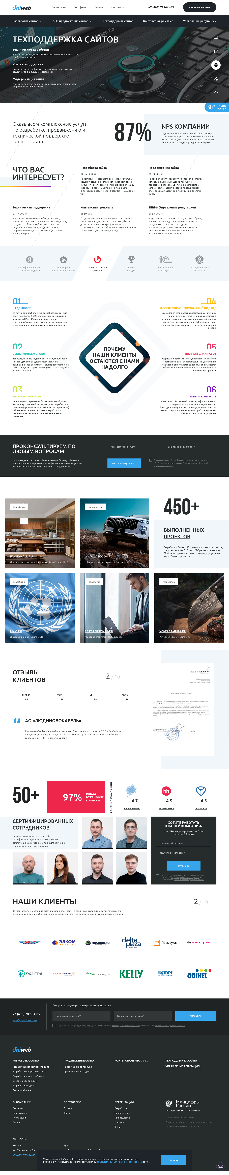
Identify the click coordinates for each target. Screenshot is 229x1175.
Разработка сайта (93, 167)
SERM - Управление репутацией (172, 207)
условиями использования (128, 1161)
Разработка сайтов (25, 21)
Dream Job (201, 808)
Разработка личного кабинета (29, 1076)
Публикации (19, 1117)
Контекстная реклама (158, 21)
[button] (99, 675)
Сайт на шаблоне (22, 1090)
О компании (59, 7)
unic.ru (16, 631)
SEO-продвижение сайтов (70, 21)
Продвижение (122, 1112)
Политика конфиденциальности (182, 1126)
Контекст (119, 1122)
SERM (117, 1127)
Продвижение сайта (164, 167)
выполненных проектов (184, 533)
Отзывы (99, 7)
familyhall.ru (21, 556)
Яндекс (25, 695)
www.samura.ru (172, 631)
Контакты (115, 7)
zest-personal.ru (99, 631)
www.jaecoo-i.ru (99, 556)
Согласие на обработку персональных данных (189, 1122)
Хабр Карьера (132, 808)
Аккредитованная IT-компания (183, 1110)
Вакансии (18, 1108)
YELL (92, 695)
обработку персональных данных (168, 463)
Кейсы (67, 1112)
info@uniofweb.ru (25, 1020)
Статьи (16, 1122)
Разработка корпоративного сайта (31, 1066)
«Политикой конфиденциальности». (189, 879)
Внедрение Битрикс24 (25, 1080)
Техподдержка (122, 1117)
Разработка (120, 1108)
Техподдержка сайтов (118, 21)
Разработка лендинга (24, 1085)
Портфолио (80, 7)
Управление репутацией (199, 21)
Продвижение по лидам (77, 1071)
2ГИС (59, 695)
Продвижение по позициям (78, 1066)
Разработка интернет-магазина (29, 1071)
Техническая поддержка (31, 207)
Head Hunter (166, 808)
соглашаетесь (104, 1161)
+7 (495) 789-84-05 (161, 7)
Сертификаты (20, 1112)
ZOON (125, 695)
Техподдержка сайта (181, 1060)
